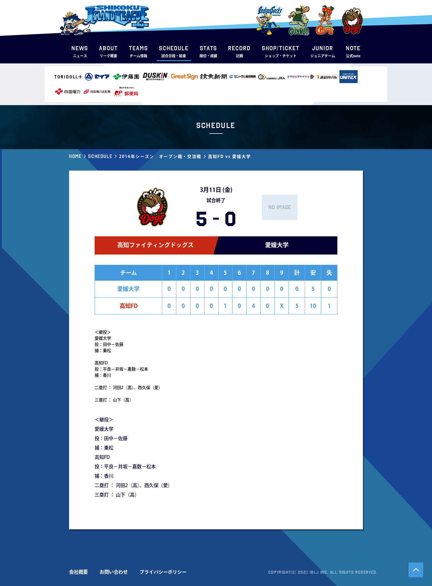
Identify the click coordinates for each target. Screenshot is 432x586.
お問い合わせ (114, 572)
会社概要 (78, 572)
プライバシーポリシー (163, 572)
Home (75, 156)
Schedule (100, 156)
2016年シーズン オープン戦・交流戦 (160, 156)
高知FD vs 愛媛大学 (229, 156)
